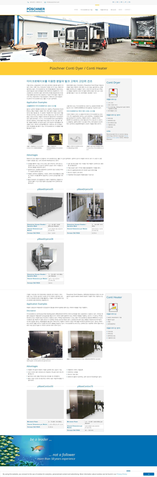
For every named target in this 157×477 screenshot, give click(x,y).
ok (149, 474)
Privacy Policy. (122, 474)
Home (76, 10)
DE (117, 2)
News (120, 10)
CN (129, 2)
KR (121, 2)
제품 (96, 10)
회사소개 (113, 10)
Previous (3, 38)
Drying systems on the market (117, 136)
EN (113, 2)
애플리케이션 (104, 10)
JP (125, 2)
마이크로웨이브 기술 (86, 10)
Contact (127, 10)
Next (153, 39)
